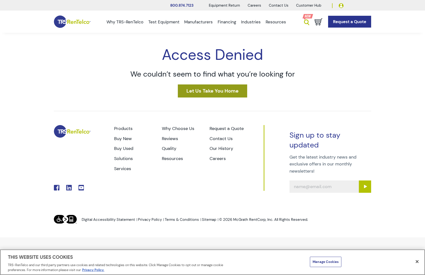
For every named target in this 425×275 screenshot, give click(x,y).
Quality (169, 148)
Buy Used (123, 148)
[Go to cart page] (318, 21)
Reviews (170, 139)
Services (122, 169)
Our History (221, 148)
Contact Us (278, 5)
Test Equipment (164, 22)
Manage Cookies (326, 262)
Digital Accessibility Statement (108, 219)
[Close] (417, 261)
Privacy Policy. (93, 270)
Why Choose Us (178, 128)
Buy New (123, 139)
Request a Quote (227, 128)
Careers (254, 5)
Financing (227, 22)
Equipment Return (224, 5)
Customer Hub (308, 5)
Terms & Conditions (182, 219)
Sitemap (209, 219)
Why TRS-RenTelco (124, 22)
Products (123, 128)
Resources (276, 22)
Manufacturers (198, 22)
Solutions (123, 159)
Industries (251, 22)
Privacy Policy (150, 219)
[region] (212, 262)
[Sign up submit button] (365, 186)
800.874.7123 (182, 5)
